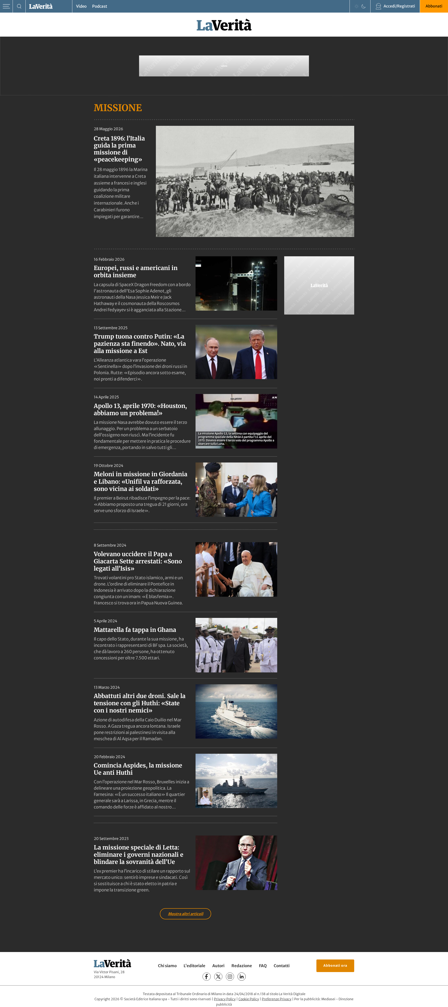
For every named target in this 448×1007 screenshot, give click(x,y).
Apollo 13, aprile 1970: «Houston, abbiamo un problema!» (140, 409)
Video (81, 6)
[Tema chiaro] (357, 6)
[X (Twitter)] (218, 977)
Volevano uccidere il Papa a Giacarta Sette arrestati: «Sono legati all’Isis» (138, 561)
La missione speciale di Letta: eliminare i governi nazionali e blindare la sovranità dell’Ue (138, 855)
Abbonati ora (335, 965)
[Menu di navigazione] (6, 6)
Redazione (241, 965)
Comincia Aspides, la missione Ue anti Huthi (138, 769)
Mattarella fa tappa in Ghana (135, 630)
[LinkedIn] (242, 977)
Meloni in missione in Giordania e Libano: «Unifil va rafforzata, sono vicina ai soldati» (140, 481)
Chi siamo (167, 965)
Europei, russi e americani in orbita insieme (136, 271)
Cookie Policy (248, 999)
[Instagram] (230, 977)
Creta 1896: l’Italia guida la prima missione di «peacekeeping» (119, 149)
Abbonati (434, 6)
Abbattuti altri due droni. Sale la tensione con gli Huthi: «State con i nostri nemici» (140, 703)
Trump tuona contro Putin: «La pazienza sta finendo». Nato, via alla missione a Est (140, 344)
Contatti (282, 965)
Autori (218, 965)
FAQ (263, 965)
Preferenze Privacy (276, 999)
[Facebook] (207, 977)
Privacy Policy (225, 999)
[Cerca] (19, 6)
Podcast (99, 6)
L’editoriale (194, 965)
